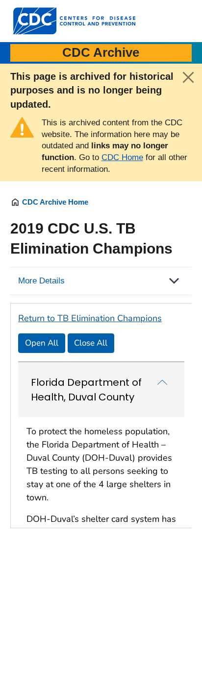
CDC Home (122, 157)
